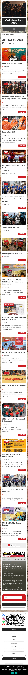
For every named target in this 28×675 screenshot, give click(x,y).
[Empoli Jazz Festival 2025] (14, 250)
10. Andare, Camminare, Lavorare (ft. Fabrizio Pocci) (13, 584)
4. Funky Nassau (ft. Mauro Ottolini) (12, 569)
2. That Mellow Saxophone (10, 564)
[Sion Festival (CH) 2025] (14, 224)
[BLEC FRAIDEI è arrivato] (14, 60)
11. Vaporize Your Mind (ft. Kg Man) (12, 587)
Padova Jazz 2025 (8, 132)
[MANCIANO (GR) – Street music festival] (14, 451)
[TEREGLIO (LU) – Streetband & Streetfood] (14, 415)
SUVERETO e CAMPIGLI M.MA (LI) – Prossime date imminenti (12, 282)
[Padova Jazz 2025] (14, 128)
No (16, 672)
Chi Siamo (14, 633)
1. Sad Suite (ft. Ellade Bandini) (11, 562)
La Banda (14, 643)
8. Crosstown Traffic (8, 578)
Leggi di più (17, 670)
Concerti (14, 649)
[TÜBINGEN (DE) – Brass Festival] (14, 519)
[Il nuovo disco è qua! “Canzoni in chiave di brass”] (14, 314)
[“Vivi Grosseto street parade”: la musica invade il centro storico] (14, 193)
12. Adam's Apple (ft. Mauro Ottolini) (12, 589)
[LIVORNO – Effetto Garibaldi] (14, 349)
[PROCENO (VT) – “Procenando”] (14, 382)
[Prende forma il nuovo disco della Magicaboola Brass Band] (14, 93)
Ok (12, 672)
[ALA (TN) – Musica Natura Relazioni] (14, 486)
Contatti (14, 653)
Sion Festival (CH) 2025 (11, 227)
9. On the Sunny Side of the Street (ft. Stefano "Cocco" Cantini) (12, 581)
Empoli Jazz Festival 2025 (12, 253)
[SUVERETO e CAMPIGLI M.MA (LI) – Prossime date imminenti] (14, 276)
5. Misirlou (6, 571)
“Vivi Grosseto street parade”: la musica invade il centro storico (14, 199)
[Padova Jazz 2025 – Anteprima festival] (14, 162)
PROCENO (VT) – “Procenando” (14, 386)
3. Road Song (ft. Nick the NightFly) (12, 566)
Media (14, 636)
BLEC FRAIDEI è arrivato (12, 63)
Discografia (14, 646)
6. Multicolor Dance (8, 573)
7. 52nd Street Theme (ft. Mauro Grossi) (13, 575)
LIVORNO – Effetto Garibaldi (13, 352)
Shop (14, 639)
